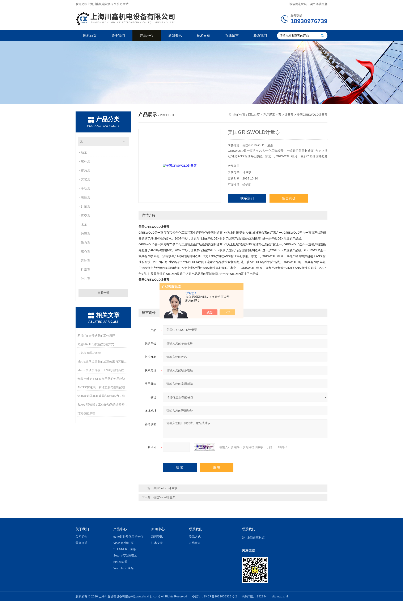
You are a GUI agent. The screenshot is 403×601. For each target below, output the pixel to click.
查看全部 (103, 292)
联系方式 (195, 536)
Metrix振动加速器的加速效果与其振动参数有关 (103, 361)
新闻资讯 (175, 35)
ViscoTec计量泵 (123, 568)
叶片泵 (85, 278)
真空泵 (85, 215)
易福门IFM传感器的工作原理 (96, 335)
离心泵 (85, 251)
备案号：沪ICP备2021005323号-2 (214, 596)
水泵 (84, 224)
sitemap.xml (280, 596)
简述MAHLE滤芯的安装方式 (95, 344)
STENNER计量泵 (124, 549)
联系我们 (260, 35)
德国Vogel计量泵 (164, 497)
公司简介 (81, 536)
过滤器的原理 (86, 413)
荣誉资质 (81, 543)
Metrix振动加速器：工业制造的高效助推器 (103, 370)
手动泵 (85, 188)
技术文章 (203, 35)
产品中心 (146, 35)
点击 (124, 141)
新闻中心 (158, 529)
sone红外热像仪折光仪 (128, 536)
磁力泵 (85, 242)
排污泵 (85, 170)
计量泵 (85, 206)
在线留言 (232, 35)
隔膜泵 (85, 233)
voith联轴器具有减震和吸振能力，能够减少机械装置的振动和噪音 (103, 396)
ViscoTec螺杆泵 (123, 543)
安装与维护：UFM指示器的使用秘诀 (101, 378)
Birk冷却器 (120, 561)
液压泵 (85, 197)
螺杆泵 (85, 161)
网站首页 (90, 35)
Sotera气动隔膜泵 (125, 555)
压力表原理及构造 (89, 353)
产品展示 (269, 114)
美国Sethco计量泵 (165, 488)
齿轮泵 (85, 260)
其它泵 (85, 179)
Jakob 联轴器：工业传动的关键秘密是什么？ (103, 404)
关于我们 (118, 35)
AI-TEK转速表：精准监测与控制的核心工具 (103, 387)
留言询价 (289, 198)
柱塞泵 (85, 269)
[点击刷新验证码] (204, 447)
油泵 (84, 152)
